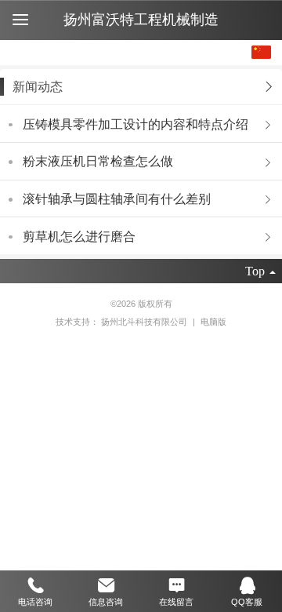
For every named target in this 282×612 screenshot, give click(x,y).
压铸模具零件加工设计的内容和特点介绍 (135, 124)
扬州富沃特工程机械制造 (141, 19)
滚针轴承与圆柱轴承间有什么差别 (117, 199)
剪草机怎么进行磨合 (79, 236)
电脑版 (213, 321)
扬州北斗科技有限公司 (145, 321)
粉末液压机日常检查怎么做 (98, 161)
